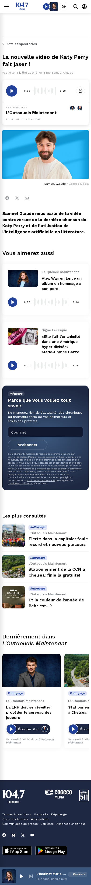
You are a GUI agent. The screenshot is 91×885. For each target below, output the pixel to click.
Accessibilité (40, 819)
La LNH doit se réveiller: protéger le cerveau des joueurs (29, 712)
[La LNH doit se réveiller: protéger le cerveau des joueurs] (31, 670)
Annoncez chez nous (71, 823)
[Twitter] (17, 198)
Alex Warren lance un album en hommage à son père (62, 283)
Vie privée (41, 814)
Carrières (47, 823)
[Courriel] (27, 198)
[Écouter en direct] (46, 6)
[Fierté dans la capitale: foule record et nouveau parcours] (13, 536)
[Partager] (80, 90)
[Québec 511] (84, 800)
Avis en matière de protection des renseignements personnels (48, 468)
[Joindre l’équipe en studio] (63, 6)
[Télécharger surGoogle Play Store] (51, 851)
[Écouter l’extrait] (11, 91)
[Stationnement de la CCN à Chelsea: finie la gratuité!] (13, 566)
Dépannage (59, 814)
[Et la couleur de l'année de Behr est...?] (13, 597)
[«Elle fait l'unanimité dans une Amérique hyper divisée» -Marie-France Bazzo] (23, 336)
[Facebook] (7, 198)
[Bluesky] (13, 835)
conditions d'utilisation (20, 483)
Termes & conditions (16, 814)
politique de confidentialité (40, 480)
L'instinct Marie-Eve (51, 874)
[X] (23, 835)
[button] (21, 876)
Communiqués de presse (20, 823)
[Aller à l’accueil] (22, 8)
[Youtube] (32, 835)
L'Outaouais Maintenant (31, 112)
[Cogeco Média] (58, 797)
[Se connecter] (84, 6)
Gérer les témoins (15, 819)
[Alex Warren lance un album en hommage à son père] (23, 278)
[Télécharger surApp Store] (17, 851)
